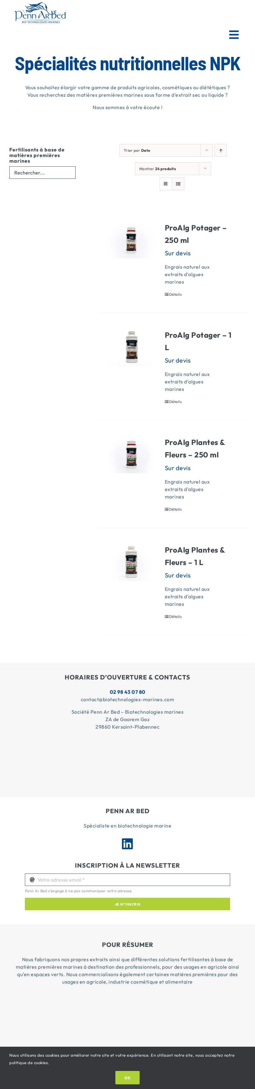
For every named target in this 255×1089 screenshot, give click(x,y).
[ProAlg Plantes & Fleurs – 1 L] (131, 562)
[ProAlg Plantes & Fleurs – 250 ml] (131, 454)
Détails (175, 294)
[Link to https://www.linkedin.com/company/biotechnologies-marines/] (127, 843)
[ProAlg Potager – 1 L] (131, 347)
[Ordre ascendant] (221, 150)
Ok (127, 1077)
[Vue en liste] (178, 184)
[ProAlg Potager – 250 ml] (131, 239)
